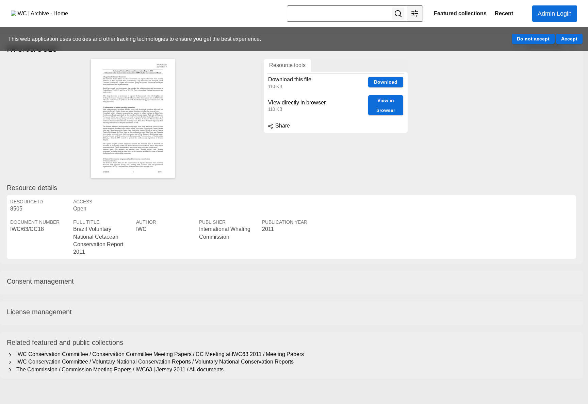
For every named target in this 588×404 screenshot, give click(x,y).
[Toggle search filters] (415, 13)
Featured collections (460, 13)
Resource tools (287, 65)
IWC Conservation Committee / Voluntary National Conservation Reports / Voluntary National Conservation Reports (154, 362)
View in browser (385, 105)
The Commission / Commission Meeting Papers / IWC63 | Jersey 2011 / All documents (119, 369)
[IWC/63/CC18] (133, 118)
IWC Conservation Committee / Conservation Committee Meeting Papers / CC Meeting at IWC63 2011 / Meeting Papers (159, 354)
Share (282, 126)
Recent (504, 13)
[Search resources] (398, 13)
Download (385, 82)
